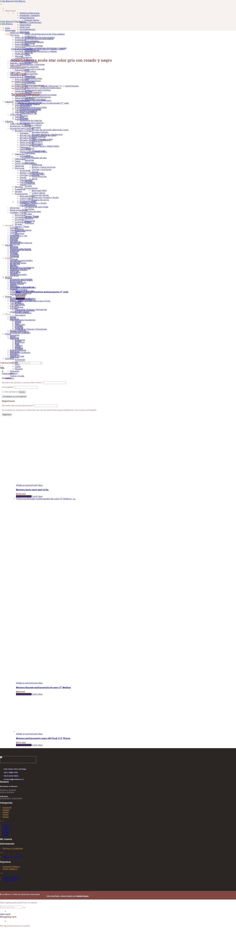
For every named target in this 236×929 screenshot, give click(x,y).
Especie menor (32, 20)
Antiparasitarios (27, 18)
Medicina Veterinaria (29, 13)
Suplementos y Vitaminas (32, 64)
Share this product (20, 88)
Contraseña (8, 387)
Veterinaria (7, 807)
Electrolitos (30, 71)
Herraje (5, 814)
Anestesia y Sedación (30, 15)
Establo (5, 812)
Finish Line (25, 27)
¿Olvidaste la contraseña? (14, 396)
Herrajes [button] (9, 225)
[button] (23, 485)
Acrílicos (14, 228)
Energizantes (31, 74)
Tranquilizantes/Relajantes (38, 97)
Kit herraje (15, 244)
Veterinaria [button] (10, 11)
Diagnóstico (25, 25)
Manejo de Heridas (34, 46)
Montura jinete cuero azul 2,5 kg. (32, 489)
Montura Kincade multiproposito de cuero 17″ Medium (43, 687)
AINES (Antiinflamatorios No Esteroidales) (45, 34)
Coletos (13, 232)
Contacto (9, 358)
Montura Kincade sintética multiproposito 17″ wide (42, 292)
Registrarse (7, 414)
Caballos (9, 102)
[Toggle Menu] (1, 4)
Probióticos (30, 83)
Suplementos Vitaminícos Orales (40, 95)
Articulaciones (31, 67)
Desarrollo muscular (35, 69)
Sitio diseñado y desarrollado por (67, 896)
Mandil (44, 86)
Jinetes (5, 817)
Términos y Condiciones (12, 848)
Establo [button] (8, 258)
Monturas (53, 86)
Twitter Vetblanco (10, 869)
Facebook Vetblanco (11, 866)
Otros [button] (7, 314)
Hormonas (30, 43)
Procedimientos (27, 29)
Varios (27, 55)
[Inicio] (8, 8)
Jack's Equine (72, 86)
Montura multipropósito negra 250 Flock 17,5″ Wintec (43, 738)
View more (5, 914)
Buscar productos (9, 363)
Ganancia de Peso (33, 78)
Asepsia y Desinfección (30, 22)
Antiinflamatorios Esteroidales (39, 39)
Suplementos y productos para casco (43, 88)
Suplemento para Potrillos (38, 90)
